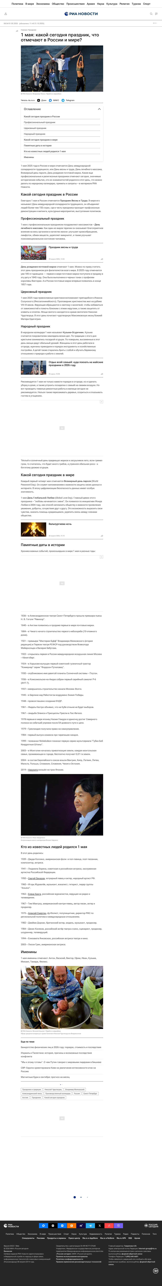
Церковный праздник (35, 128)
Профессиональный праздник (39, 122)
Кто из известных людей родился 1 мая (45, 151)
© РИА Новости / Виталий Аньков (32, 1031)
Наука (73, 1234)
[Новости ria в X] (99, 1225)
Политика (10, 1234)
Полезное (146, 1234)
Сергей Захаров (36, 878)
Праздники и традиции (31, 1089)
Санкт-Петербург (90, 1093)
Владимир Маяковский (74, 1089)
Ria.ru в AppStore (90, 1238)
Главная (24, 30)
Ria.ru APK (121, 1238)
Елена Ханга (34, 894)
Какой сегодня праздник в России (42, 116)
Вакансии (8, 1251)
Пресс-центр (74, 1238)
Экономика (32, 1234)
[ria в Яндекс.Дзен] (52, 1225)
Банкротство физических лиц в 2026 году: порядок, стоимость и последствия (61, 1047)
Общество (20, 1234)
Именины (29, 157)
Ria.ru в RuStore (107, 1238)
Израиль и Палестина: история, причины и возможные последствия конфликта (56, 1055)
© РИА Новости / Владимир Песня (33, 94)
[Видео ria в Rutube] (81, 1225)
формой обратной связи (132, 1254)
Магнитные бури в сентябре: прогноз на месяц (45, 1077)
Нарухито (33, 769)
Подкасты (135, 1234)
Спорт (66, 1234)
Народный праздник (34, 134)
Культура (83, 1234)
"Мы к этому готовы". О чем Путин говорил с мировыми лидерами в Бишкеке (61, 1062)
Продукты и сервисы (56, 1238)
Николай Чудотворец (53, 1089)
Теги (154, 1234)
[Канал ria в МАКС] (43, 1225)
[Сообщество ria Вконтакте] (62, 1225)
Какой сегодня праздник (54, 1097)
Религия (108, 1234)
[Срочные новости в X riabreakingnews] (109, 1225)
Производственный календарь (57, 1093)
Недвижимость (95, 1234)
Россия (77, 1093)
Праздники (32, 30)
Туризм (117, 1234)
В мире (43, 1234)
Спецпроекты (28, 1238)
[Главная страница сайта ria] (81, 14)
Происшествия (54, 1234)
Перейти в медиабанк (53, 94)
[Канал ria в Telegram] (90, 1225)
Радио (125, 1234)
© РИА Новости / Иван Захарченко (33, 838)
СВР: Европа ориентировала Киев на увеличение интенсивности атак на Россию (58, 1069)
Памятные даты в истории (38, 145)
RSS (130, 1238)
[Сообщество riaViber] (118, 1225)
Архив (137, 1238)
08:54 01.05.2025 (11, 23)
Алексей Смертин (37, 913)
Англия (25, 1097)
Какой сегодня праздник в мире (41, 139)
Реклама (41, 1238)
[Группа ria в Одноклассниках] (71, 1225)
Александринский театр (32, 1093)
